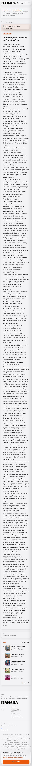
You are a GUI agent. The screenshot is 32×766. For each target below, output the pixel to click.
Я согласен (16, 761)
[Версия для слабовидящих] (21, 3)
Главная (3, 22)
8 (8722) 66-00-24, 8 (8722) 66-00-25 (15, 714)
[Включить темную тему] (18, 3)
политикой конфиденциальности (12, 757)
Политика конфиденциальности (9, 725)
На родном (11, 22)
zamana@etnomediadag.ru (17, 717)
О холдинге (4, 723)
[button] (29, 3)
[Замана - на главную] (8, 3)
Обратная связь (13, 723)
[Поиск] (14, 3)
